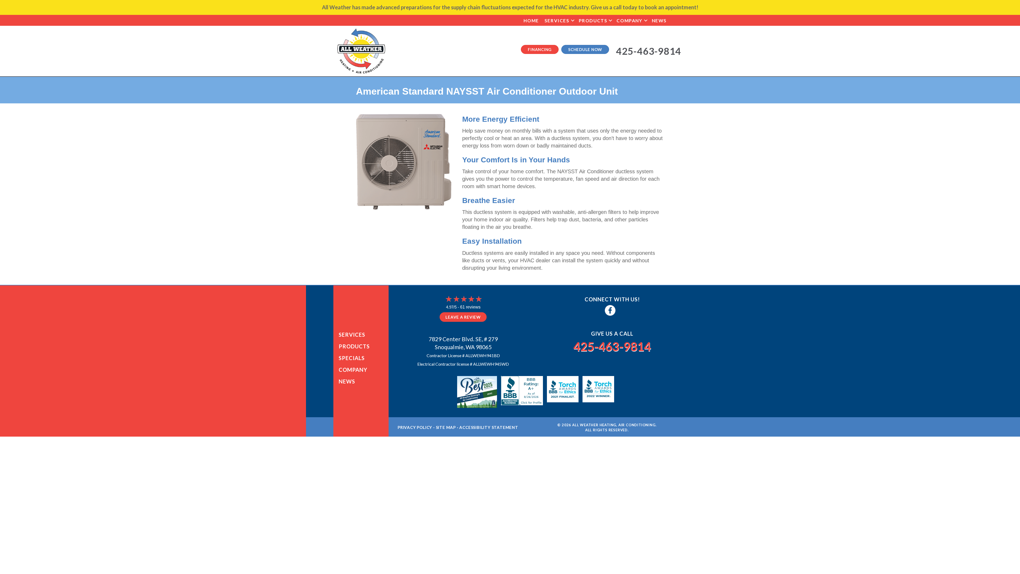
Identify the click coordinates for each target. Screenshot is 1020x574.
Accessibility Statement (488, 427)
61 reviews (470, 307)
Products (593, 20)
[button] (573, 20)
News (659, 20)
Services (557, 20)
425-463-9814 (612, 346)
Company (629, 20)
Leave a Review (463, 317)
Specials (352, 358)
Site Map (446, 427)
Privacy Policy (415, 427)
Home (531, 20)
